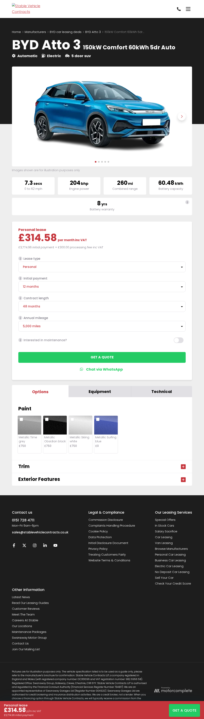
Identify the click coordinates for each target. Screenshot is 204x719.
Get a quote (102, 357)
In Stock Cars (164, 525)
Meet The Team (23, 614)
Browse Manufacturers (171, 549)
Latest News (21, 597)
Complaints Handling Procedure (111, 525)
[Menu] (188, 9)
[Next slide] (182, 116)
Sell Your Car (164, 578)
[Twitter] (24, 546)
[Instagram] (34, 546)
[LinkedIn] (45, 546)
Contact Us (20, 643)
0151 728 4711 (23, 520)
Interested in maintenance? (45, 340)
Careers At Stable (25, 620)
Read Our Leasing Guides (30, 603)
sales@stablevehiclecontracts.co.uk (40, 532)
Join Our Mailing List (26, 649)
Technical (161, 391)
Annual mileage (36, 318)
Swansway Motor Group (29, 637)
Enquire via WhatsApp (102, 369)
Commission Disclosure (105, 520)
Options (40, 392)
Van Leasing (164, 543)
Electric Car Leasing (169, 566)
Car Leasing (163, 537)
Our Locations (22, 626)
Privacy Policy (98, 549)
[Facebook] (14, 546)
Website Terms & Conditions (109, 560)
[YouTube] (55, 546)
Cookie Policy (98, 531)
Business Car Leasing (170, 560)
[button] (95, 162)
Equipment (100, 391)
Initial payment (35, 278)
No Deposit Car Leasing (172, 572)
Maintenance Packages (29, 632)
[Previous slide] (22, 116)
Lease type (32, 259)
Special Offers (165, 520)
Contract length (36, 298)
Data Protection (100, 537)
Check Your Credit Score (173, 583)
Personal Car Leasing (170, 554)
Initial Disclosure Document (108, 543)
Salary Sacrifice (166, 531)
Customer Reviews (26, 609)
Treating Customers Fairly (107, 554)
